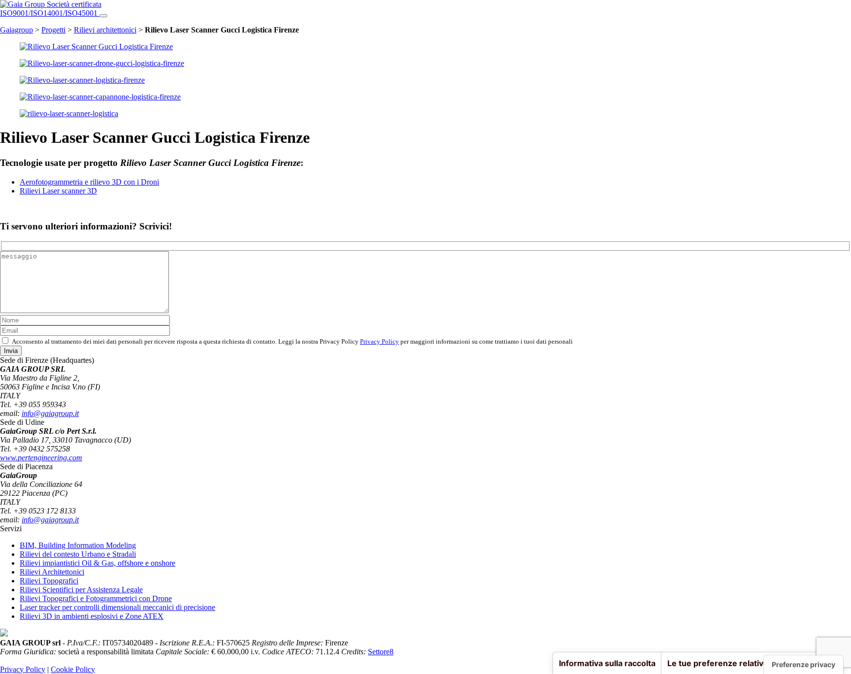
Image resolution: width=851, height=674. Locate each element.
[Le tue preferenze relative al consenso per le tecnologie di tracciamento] (803, 664)
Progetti (53, 30)
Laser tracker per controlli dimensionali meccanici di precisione (117, 607)
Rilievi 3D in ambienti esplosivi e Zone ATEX (92, 616)
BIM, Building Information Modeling (78, 545)
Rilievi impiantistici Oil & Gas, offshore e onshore (97, 563)
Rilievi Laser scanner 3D (58, 191)
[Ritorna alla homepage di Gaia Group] (23, 4)
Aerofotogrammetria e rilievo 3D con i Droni (89, 182)
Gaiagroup (16, 30)
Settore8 (380, 651)
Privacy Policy (379, 341)
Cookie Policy (73, 669)
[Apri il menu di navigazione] (103, 15)
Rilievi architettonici (105, 30)
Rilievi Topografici (49, 581)
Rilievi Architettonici (52, 572)
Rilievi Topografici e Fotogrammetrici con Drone (96, 598)
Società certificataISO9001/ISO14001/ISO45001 (50, 8)
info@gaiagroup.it (50, 413)
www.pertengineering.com (41, 457)
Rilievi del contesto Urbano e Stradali (78, 554)
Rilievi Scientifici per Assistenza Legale (81, 589)
